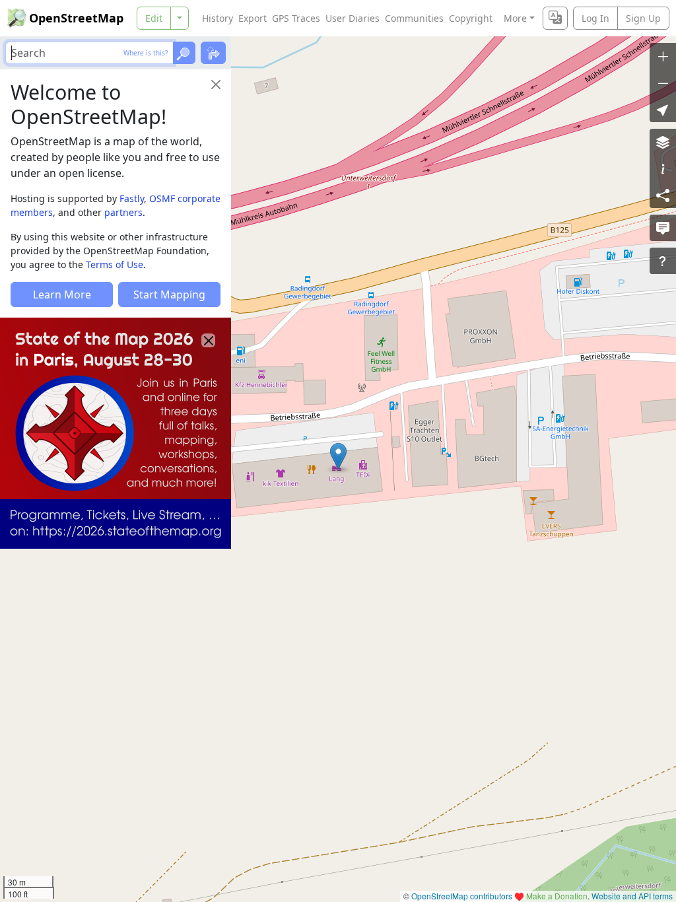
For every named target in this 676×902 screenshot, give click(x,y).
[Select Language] (555, 18)
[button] (338, 456)
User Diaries (352, 18)
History (217, 18)
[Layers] (663, 142)
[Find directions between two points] (213, 53)
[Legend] (663, 168)
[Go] (184, 53)
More (515, 18)
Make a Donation (557, 895)
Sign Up (643, 18)
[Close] (216, 84)
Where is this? (145, 52)
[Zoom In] (663, 56)
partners (123, 212)
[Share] (663, 195)
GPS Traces (296, 18)
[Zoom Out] (663, 82)
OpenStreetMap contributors (461, 895)
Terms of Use (114, 264)
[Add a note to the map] (663, 228)
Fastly (131, 198)
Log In (595, 18)
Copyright (470, 18)
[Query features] (663, 261)
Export (252, 18)
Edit (153, 18)
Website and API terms (632, 895)
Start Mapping (169, 294)
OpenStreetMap (76, 18)
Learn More (62, 294)
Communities (414, 18)
